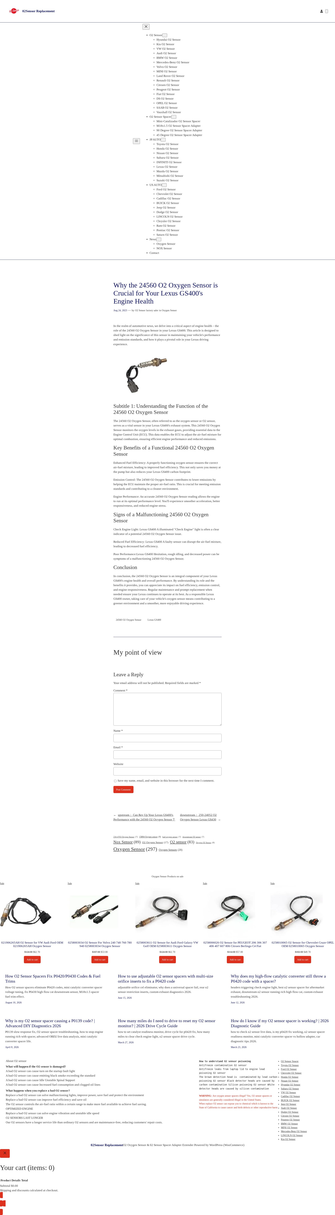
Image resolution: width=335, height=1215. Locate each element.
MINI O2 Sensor (289, 1127)
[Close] (5, 1153)
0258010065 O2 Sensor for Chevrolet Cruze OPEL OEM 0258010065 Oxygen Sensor (303, 944)
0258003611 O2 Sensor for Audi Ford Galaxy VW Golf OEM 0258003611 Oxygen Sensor (167, 944)
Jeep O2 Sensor (288, 1104)
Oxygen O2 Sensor (205, 843)
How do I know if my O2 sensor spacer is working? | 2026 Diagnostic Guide (280, 1023)
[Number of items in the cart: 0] (326, 11)
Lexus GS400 (154, 619)
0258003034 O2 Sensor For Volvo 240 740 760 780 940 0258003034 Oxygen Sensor (100, 944)
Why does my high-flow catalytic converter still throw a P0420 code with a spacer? (278, 978)
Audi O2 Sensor (289, 1108)
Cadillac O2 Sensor (290, 1096)
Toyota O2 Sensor (290, 1065)
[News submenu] (158, 239)
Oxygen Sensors (170, 849)
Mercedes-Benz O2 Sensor (294, 1131)
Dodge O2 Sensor (289, 1112)
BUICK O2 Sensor (290, 1100)
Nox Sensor (127, 842)
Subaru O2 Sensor (290, 1088)
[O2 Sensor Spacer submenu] (173, 117)
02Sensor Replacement (38, 11)
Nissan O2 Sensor (289, 1080)
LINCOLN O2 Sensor (292, 1135)
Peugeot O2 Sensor (290, 1119)
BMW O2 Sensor (289, 1123)
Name (118, 730)
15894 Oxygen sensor (150, 837)
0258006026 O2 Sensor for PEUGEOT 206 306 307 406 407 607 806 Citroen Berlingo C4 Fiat (235, 944)
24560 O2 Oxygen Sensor (128, 619)
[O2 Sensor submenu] (164, 35)
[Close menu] (146, 27)
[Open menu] (136, 141)
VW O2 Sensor (288, 1092)
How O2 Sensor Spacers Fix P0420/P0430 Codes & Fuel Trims (52, 978)
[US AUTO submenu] (164, 185)
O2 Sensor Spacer (290, 1061)
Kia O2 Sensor (288, 1139)
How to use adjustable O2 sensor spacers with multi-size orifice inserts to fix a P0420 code (165, 978)
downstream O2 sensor (193, 837)
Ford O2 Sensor (289, 1069)
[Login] (321, 11)
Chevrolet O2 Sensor (291, 1073)
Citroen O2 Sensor (290, 1115)
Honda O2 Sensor (289, 1077)
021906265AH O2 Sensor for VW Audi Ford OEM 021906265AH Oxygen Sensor (32, 944)
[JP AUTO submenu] (163, 140)
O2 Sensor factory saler (146, 310)
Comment (120, 690)
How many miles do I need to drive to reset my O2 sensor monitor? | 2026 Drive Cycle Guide (166, 1023)
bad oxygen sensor (171, 837)
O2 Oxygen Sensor (155, 842)
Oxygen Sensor (169, 310)
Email (118, 747)
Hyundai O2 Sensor (290, 1084)
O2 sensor (182, 842)
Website (118, 764)
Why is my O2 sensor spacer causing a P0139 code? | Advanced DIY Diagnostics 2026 (50, 1023)
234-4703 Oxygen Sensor (125, 837)
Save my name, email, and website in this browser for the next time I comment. (166, 780)
